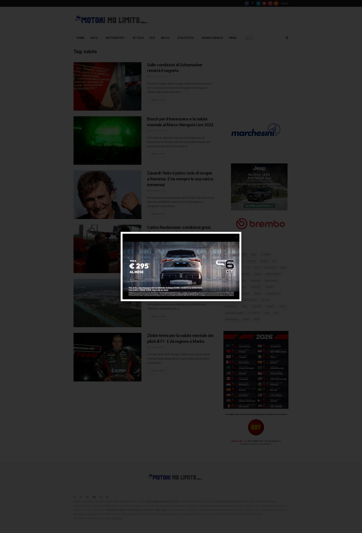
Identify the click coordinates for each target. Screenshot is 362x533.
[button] (236, 237)
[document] (181, 266)
